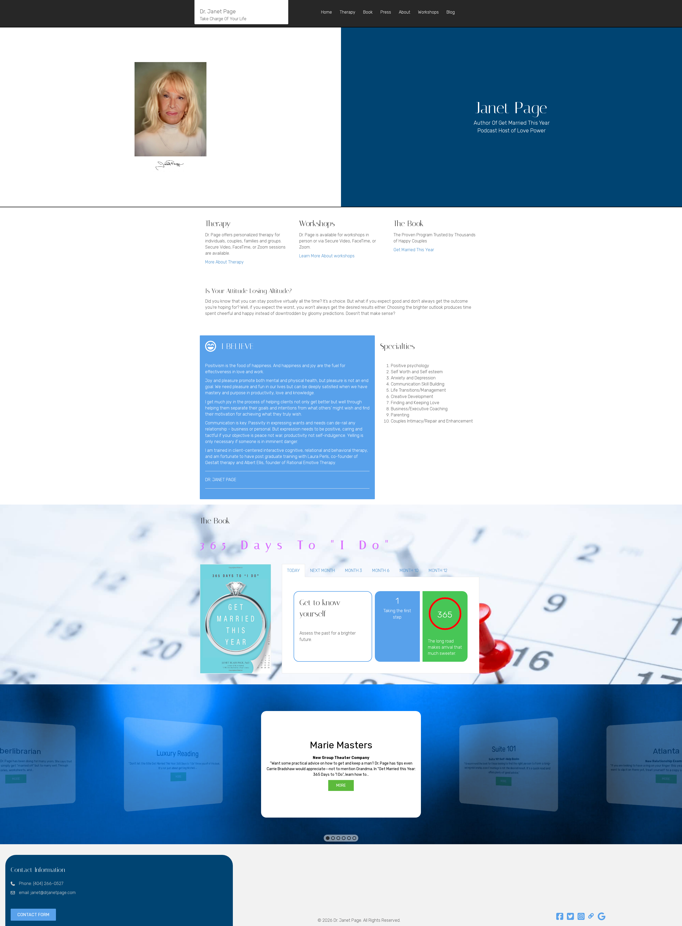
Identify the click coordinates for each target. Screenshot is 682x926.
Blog (450, 12)
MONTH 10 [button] (409, 570)
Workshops (428, 12)
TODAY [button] (293, 570)
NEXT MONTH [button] (322, 570)
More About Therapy (224, 262)
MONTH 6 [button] (380, 570)
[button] (341, 764)
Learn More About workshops (327, 255)
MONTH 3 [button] (353, 570)
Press (385, 12)
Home (326, 12)
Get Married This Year (413, 249)
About (404, 12)
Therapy (347, 12)
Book (368, 12)
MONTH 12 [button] (438, 570)
